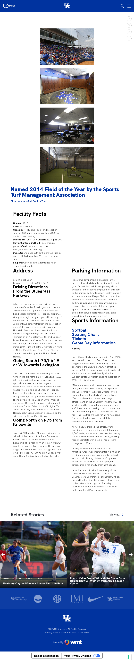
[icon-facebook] (128, 18)
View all (114, 514)
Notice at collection (46, 655)
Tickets (79, 339)
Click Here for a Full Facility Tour (29, 201)
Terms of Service (68, 632)
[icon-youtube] (128, 38)
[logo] (67, 618)
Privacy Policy (52, 632)
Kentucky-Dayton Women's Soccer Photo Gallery (33, 583)
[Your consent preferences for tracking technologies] (128, 657)
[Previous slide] (3, 554)
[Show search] (122, 6)
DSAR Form (83, 632)
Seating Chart (85, 334)
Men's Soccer (77, 573)
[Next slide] (130, 554)
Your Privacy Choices (77, 655)
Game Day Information (94, 343)
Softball (80, 330)
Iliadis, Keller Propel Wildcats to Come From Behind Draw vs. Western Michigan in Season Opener (97, 581)
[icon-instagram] (128, 31)
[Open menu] (129, 6)
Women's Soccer (12, 578)
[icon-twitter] (128, 25)
